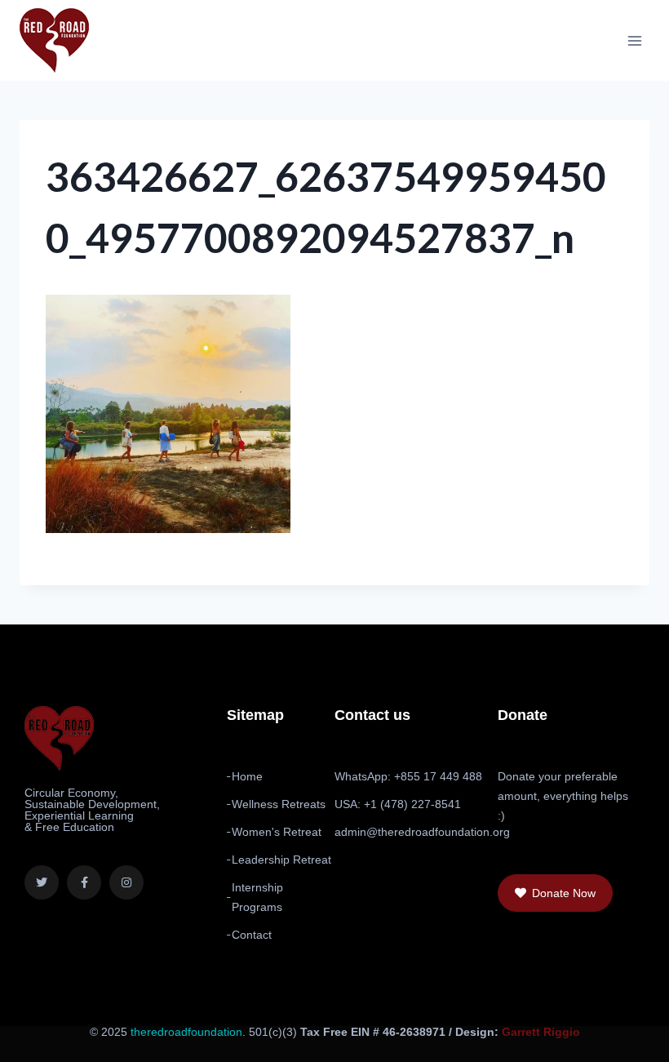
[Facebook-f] (84, 882)
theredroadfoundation (186, 1031)
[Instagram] (126, 882)
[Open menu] (634, 40)
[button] (555, 893)
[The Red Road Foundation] (54, 40)
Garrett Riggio (541, 1031)
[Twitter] (41, 882)
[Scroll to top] (613, 1039)
